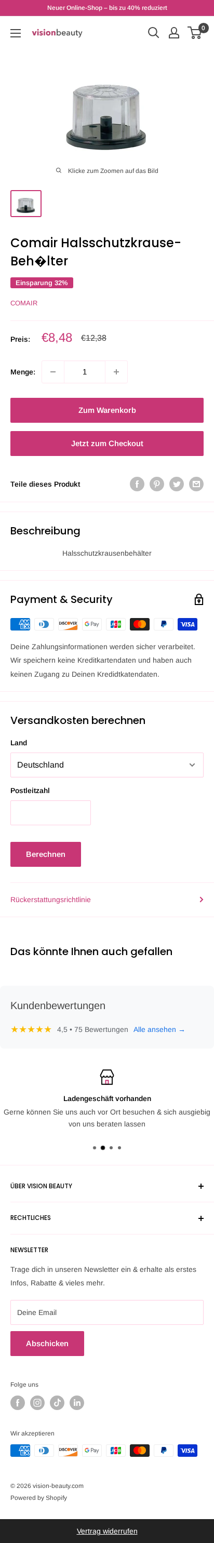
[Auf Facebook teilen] (137, 484)
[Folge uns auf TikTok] (57, 1403)
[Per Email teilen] (196, 484)
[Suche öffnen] (153, 32)
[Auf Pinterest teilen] (157, 484)
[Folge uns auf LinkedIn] (77, 1403)
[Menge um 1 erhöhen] (116, 372)
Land (18, 743)
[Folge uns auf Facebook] (17, 1403)
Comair (23, 303)
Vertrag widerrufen (107, 1531)
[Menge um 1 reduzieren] (53, 372)
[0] (195, 32)
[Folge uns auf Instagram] (37, 1403)
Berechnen (45, 854)
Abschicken (47, 1343)
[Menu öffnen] (15, 33)
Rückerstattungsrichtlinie (50, 899)
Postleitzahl (30, 790)
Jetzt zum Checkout (107, 443)
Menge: (22, 372)
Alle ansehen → (159, 1029)
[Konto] (174, 32)
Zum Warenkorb (107, 410)
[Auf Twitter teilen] (176, 484)
